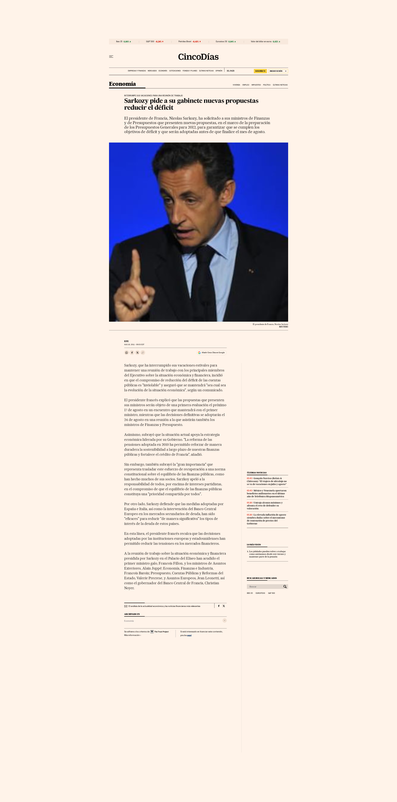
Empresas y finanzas (137, 71)
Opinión (219, 71)
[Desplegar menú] (111, 57)
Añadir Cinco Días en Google (213, 352)
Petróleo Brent (184, 41)
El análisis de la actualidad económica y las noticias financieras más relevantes (164, 606)
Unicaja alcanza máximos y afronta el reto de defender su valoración (265, 505)
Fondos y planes (190, 71)
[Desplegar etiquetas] (225, 620)
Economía (163, 71)
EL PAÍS (229, 70)
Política (267, 85)
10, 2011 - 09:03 (134, 345)
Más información (132, 635)
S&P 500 (150, 41)
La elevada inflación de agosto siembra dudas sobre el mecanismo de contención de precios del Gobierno (266, 519)
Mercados (152, 71)
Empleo (246, 85)
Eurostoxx (260, 593)
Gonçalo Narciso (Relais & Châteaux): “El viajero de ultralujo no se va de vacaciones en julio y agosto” (267, 481)
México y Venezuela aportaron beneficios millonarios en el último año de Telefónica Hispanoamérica (266, 493)
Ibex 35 (119, 41)
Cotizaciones (175, 71)
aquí (189, 635)
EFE (126, 341)
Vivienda (236, 85)
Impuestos (256, 85)
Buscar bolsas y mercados (262, 578)
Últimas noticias (206, 71)
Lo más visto (254, 544)
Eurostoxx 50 (221, 41)
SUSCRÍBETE (260, 71)
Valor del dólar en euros (261, 41)
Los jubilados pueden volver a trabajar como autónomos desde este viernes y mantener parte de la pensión (267, 554)
